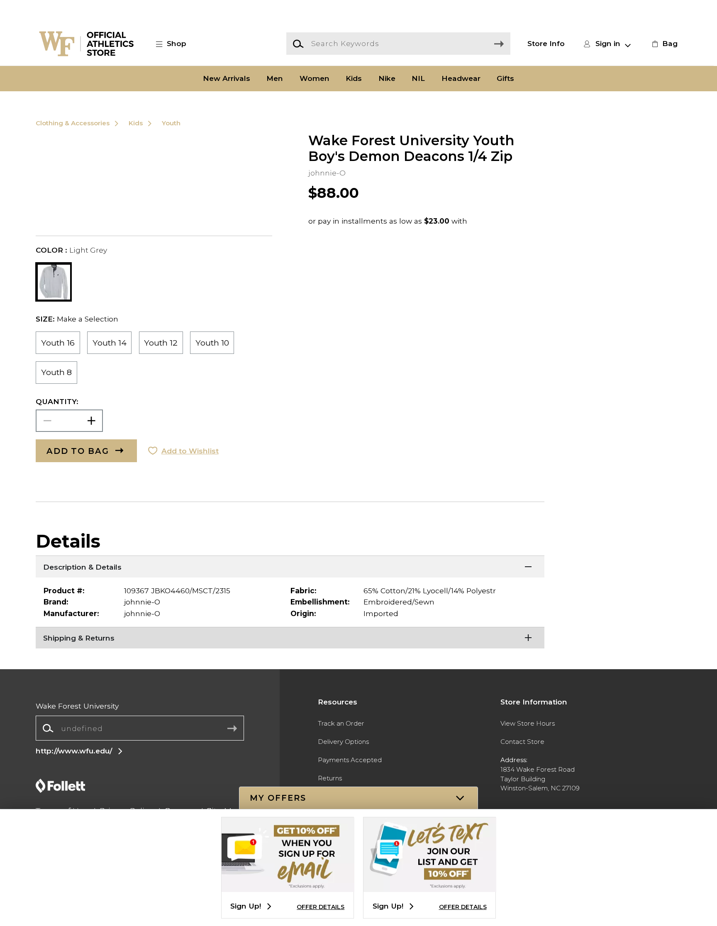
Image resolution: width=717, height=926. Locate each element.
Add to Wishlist (190, 450)
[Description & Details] (290, 566)
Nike (386, 78)
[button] (176, 43)
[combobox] (140, 728)
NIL (418, 78)
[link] (663, 43)
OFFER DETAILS (320, 907)
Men (274, 78)
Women (314, 78)
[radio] (58, 342)
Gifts (505, 78)
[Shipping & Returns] (290, 637)
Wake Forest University (77, 706)
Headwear (460, 78)
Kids (354, 78)
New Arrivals (226, 78)
